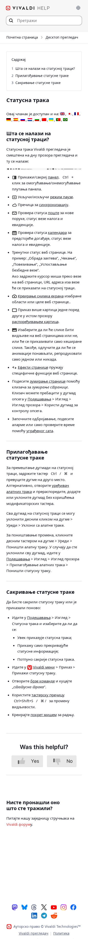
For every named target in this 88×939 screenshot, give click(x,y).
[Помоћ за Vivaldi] (28, 8)
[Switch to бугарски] (37, 120)
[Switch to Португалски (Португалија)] (58, 120)
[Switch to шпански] (15, 120)
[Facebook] (73, 907)
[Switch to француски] (76, 114)
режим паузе (61, 196)
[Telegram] (44, 915)
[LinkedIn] (34, 915)
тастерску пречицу (48, 694)
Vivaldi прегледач (33, 933)
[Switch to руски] (23, 120)
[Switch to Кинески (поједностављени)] (44, 120)
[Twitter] (44, 907)
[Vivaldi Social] (14, 907)
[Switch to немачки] (8, 120)
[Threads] (34, 907)
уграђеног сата (39, 430)
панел (53, 177)
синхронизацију (53, 204)
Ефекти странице (33, 367)
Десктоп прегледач (62, 37)
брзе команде (42, 680)
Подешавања (39, 398)
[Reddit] (53, 915)
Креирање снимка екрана (41, 295)
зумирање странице (48, 381)
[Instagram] (63, 907)
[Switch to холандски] (30, 120)
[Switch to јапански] (69, 114)
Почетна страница (22, 37)
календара (57, 232)
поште (53, 212)
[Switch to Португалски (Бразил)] (65, 120)
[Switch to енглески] (62, 114)
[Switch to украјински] (51, 120)
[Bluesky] (24, 907)
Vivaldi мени (44, 667)
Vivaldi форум (18, 824)
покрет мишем (44, 714)
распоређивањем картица (35, 321)
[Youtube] (53, 907)
